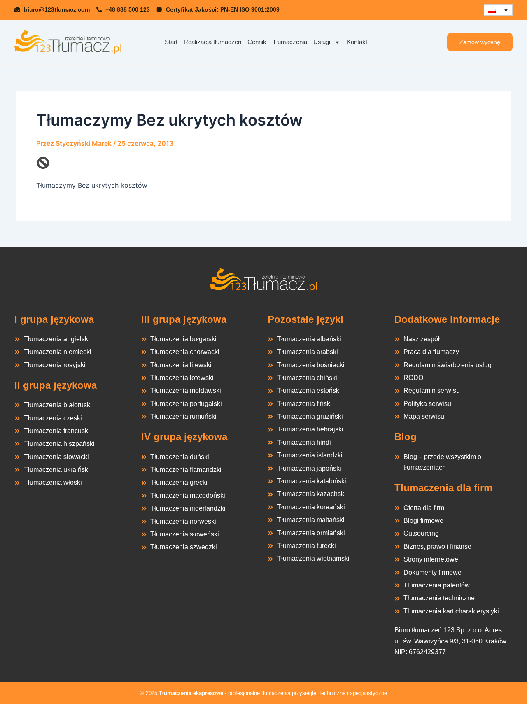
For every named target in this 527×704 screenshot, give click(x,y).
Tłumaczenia (290, 41)
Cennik (256, 41)
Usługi (321, 41)
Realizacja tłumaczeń (212, 41)
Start (171, 41)
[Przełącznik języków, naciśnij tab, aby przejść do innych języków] (498, 10)
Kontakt (357, 41)
